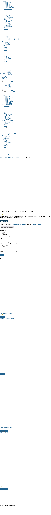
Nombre (1, 251)
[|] (6, 74)
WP (5, 507)
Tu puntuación (2, 245)
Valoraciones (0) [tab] (10, 227)
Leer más (2, 317)
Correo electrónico (3, 253)
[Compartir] (45, 1)
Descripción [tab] (3, 227)
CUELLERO (19, 157)
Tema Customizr (15, 507)
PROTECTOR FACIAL (40, 224)
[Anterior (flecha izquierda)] (1, 257)
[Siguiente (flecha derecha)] (49, 257)
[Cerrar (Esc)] (48, 1)
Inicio (1, 157)
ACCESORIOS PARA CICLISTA (8, 157)
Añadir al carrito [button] (4, 431)
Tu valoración (2, 246)
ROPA (15, 157)
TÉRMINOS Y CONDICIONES (25, 491)
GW (35, 224)
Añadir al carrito (4, 221)
